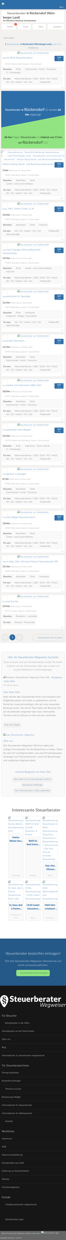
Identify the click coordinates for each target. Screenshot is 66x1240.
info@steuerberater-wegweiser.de (21, 1204)
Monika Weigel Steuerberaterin (19, 517)
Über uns (6, 1039)
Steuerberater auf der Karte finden (18, 1031)
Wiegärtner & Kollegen (14, 474)
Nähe (40, 27)
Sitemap (5, 1179)
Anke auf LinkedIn (12, 725)
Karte (25, 27)
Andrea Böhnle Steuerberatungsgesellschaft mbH (16, 840)
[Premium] (60, 813)
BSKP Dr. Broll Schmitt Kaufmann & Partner (33, 843)
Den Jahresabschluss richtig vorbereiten (32, 791)
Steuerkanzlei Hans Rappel (16, 430)
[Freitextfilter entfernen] (52, 4)
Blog (4, 1047)
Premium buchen (13, 1089)
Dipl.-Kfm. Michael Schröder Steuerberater (50, 868)
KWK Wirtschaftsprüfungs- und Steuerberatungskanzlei (50, 907)
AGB (4, 1147)
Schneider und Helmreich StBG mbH (22, 385)
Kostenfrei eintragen (11, 1081)
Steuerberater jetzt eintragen (34, 973)
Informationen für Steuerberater (17, 1105)
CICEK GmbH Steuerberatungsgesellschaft (33, 907)
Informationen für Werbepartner (17, 1113)
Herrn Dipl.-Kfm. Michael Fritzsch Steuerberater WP (30, 561)
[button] (5, 637)
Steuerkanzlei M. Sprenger (16, 296)
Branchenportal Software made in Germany (20, 1233)
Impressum (7, 1138)
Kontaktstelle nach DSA (13, 1163)
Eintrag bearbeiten (10, 1073)
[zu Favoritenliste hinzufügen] (5, 55)
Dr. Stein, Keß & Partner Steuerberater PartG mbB (16, 907)
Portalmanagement (10, 1187)
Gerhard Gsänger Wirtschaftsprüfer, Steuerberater (21, 252)
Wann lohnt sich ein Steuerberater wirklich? (32, 779)
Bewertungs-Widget (11, 1097)
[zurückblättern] (9, 156)
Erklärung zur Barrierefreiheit (15, 1171)
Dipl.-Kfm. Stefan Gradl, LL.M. (18, 208)
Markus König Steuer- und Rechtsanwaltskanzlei (28, 164)
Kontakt (9, 1121)
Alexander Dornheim (13, 341)
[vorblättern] (57, 156)
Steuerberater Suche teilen (49, 638)
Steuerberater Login (14, 1219)
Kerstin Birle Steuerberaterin (17, 58)
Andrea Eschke (10, 601)
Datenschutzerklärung (12, 1155)
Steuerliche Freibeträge (32, 785)
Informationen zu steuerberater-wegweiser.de (23, 1055)
